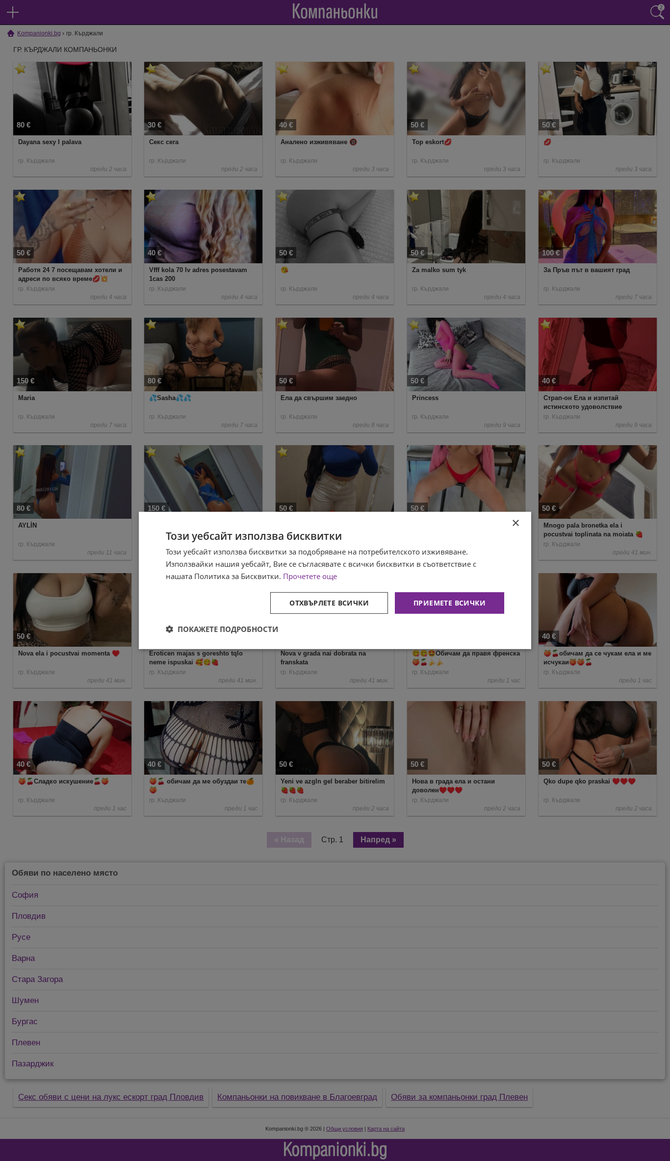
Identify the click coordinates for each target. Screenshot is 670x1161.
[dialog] (335, 580)
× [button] (515, 523)
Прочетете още (310, 576)
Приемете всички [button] (449, 602)
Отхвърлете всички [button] (329, 602)
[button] (222, 629)
